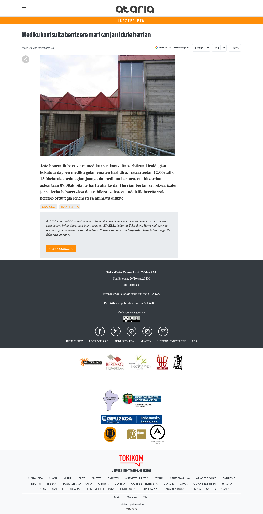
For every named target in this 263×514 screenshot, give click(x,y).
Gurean (132, 497)
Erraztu (235, 48)
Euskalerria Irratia (77, 483)
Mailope (58, 489)
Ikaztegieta (131, 20)
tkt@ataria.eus (131, 284)
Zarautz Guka (174, 489)
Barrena (229, 478)
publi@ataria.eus (131, 303)
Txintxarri (149, 489)
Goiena (120, 483)
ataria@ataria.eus (131, 294)
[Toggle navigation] (24, 9)
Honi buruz (74, 341)
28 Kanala (222, 489)
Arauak (145, 341)
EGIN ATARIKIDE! (61, 249)
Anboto (113, 478)
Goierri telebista (144, 483)
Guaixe (169, 483)
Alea (82, 478)
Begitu (36, 483)
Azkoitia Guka (206, 478)
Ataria (159, 478)
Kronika (40, 489)
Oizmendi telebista (100, 489)
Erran (51, 483)
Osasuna (48, 206)
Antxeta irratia (136, 478)
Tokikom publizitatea (131, 504)
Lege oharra (98, 341)
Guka (183, 483)
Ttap (146, 497)
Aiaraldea (35, 478)
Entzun (199, 48)
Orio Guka (127, 489)
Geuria (103, 483)
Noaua (75, 489)
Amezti (96, 478)
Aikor (53, 478)
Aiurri (67, 478)
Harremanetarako (171, 341)
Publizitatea (124, 341)
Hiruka (227, 483)
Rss (194, 341)
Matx (117, 497)
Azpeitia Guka (180, 478)
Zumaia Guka (200, 489)
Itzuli (216, 48)
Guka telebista (204, 483)
